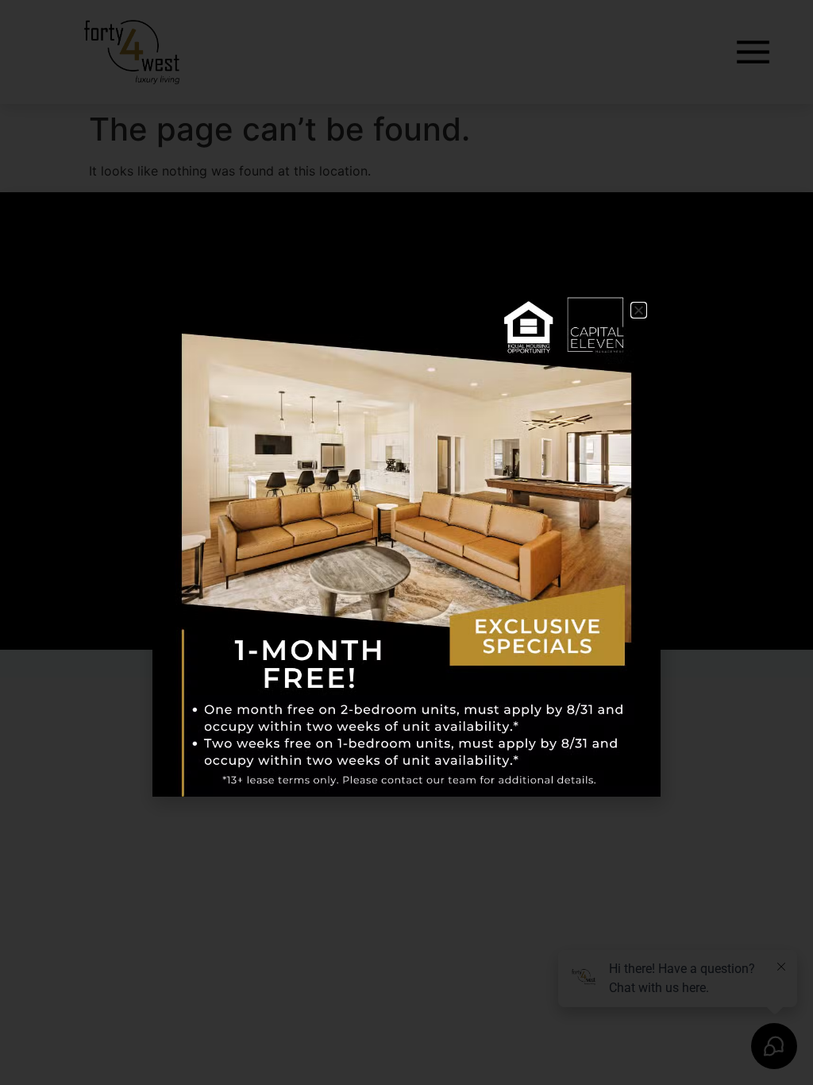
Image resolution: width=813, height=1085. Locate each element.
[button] (639, 310)
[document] (406, 542)
